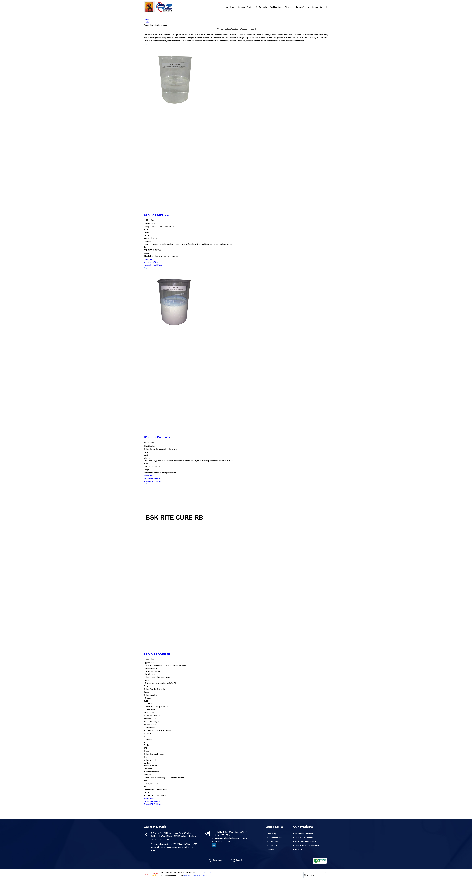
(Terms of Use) (209, 873)
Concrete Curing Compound (307, 845)
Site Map (271, 849)
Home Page (230, 7)
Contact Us (317, 7)
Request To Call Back (153, 265)
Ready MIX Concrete (304, 833)
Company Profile (245, 7)
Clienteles (289, 7)
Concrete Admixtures (304, 837)
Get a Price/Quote (152, 262)
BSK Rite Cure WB (157, 437)
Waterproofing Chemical (305, 841)
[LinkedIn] (214, 845)
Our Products (261, 7)
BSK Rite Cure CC (156, 215)
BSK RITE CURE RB (157, 653)
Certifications (275, 7)
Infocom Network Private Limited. (195, 876)
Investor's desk (302, 7)
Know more (149, 259)
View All (298, 849)
